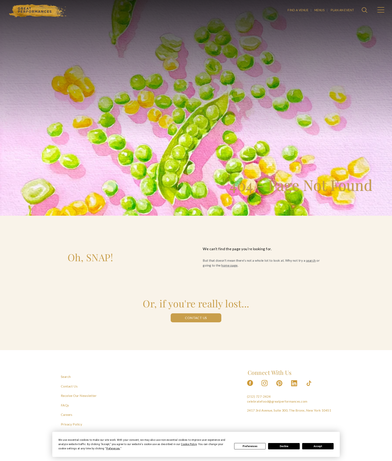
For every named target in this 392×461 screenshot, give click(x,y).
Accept (318, 446)
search (311, 260)
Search (66, 376)
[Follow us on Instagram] (265, 387)
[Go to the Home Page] (38, 11)
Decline (284, 446)
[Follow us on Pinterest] (280, 387)
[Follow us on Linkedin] (295, 387)
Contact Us (196, 318)
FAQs (65, 405)
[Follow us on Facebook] (250, 387)
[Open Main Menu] (380, 10)
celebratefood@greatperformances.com (277, 401)
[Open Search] (365, 10)
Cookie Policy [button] (189, 444)
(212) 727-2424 (259, 396)
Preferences (250, 446)
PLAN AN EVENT (342, 10)
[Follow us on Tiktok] (309, 387)
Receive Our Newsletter (79, 395)
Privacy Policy (71, 424)
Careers (66, 414)
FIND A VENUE (298, 10)
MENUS (319, 10)
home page (229, 265)
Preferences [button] (113, 448)
